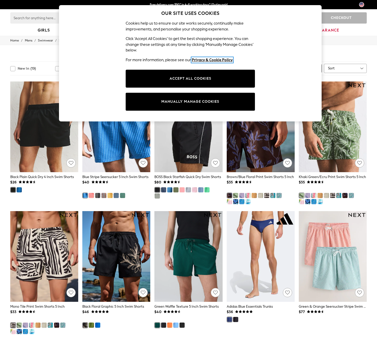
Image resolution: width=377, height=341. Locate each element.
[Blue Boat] (279, 195)
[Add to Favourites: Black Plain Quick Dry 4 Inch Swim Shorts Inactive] (71, 163)
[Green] (122, 195)
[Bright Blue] (169, 189)
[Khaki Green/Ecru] (235, 195)
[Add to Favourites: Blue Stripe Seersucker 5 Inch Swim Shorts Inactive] (143, 163)
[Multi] (103, 195)
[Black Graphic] (163, 325)
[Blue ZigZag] (235, 201)
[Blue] (19, 189)
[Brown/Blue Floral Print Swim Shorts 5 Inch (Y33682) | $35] (261, 126)
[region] (190, 63)
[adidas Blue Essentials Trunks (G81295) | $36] (261, 256)
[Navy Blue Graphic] (116, 195)
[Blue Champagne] (241, 201)
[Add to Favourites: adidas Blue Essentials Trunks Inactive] (287, 292)
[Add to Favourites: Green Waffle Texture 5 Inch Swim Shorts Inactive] (215, 292)
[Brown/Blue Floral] (229, 195)
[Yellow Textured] (254, 195)
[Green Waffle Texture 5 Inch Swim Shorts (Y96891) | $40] (188, 256)
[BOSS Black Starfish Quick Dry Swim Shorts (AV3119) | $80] (188, 126)
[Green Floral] (91, 325)
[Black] (13, 189)
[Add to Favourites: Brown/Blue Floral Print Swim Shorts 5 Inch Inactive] (287, 163)
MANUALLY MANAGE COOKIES (190, 101)
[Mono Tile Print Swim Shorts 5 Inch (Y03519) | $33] (44, 256)
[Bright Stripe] (248, 195)
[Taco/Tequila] (229, 201)
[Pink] (91, 195)
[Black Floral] (85, 325)
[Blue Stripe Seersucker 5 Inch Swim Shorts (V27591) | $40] (116, 126)
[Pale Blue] (188, 189)
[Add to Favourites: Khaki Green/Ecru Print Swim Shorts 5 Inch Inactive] (359, 163)
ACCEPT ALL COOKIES (190, 78)
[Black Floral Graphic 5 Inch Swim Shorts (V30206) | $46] (116, 256)
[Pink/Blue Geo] (241, 195)
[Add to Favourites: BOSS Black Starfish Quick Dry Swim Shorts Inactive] (215, 163)
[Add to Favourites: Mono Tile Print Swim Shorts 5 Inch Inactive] (71, 292)
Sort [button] (331, 68)
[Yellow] (110, 195)
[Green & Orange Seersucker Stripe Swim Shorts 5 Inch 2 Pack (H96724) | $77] (333, 256)
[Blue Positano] (97, 325)
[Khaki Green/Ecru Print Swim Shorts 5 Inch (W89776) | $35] (333, 126)
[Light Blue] (200, 189)
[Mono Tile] (266, 195)
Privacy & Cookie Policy (212, 60)
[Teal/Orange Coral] (272, 195)
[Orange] (169, 325)
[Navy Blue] (97, 195)
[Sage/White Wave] (260, 195)
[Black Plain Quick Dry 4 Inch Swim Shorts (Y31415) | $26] (44, 126)
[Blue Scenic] (248, 201)
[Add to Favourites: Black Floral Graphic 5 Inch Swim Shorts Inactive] (143, 292)
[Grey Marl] (157, 196)
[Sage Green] (175, 189)
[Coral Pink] (182, 189)
